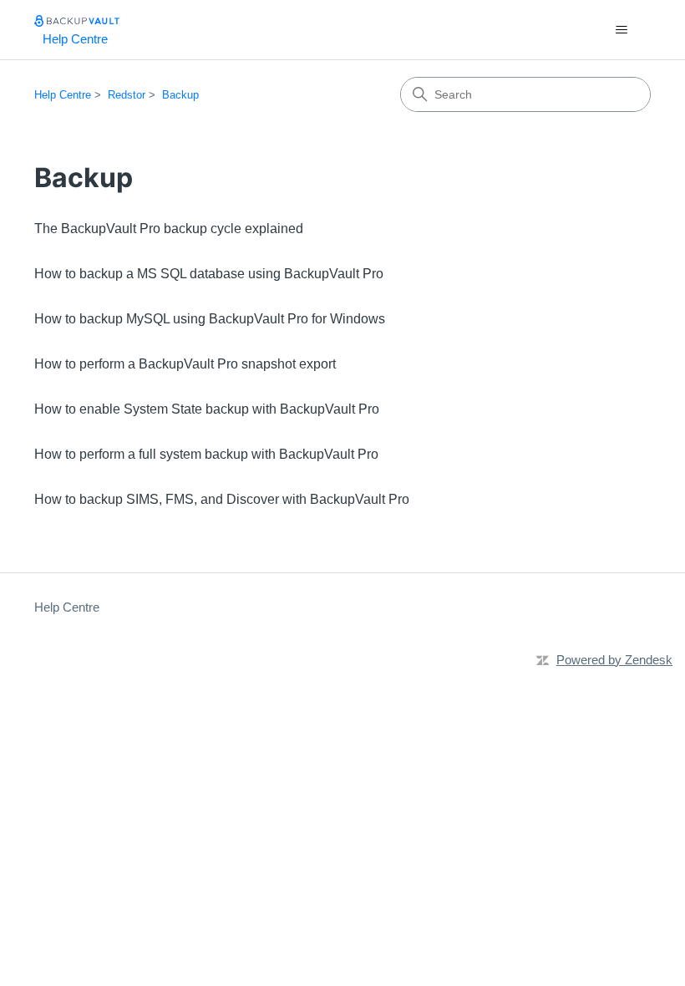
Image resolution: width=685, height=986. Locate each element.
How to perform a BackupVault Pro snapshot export (185, 364)
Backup (180, 95)
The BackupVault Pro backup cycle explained (168, 228)
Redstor (126, 95)
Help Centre (62, 95)
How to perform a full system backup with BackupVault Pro (206, 454)
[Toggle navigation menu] (621, 30)
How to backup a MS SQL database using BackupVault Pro (208, 274)
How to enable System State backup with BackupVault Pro (206, 409)
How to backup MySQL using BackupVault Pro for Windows (209, 319)
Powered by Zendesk (614, 660)
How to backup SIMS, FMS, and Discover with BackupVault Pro (221, 499)
